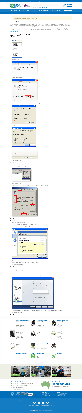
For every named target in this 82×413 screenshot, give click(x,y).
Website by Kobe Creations (35, 410)
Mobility (21, 10)
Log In (70, 1)
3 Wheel (38, 333)
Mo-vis (17, 338)
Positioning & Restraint (41, 348)
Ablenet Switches (19, 332)
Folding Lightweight (61, 323)
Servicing (59, 353)
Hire (68, 10)
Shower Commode (61, 334)
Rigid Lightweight (60, 324)
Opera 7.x (13, 38)
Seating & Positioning (56, 10)
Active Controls (19, 333)
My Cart (69, 6)
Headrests (39, 347)
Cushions (38, 344)
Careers (57, 400)
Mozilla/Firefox (14, 36)
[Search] (57, 5)
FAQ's (39, 1)
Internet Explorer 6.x (15, 35)
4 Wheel (38, 332)
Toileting (59, 336)
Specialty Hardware (20, 326)
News (38, 355)
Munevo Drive (19, 336)
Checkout (69, 4)
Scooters (39, 331)
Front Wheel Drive (40, 325)
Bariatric (38, 328)
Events (28, 1)
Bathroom (59, 332)
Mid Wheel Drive (40, 323)
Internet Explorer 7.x (15, 34)
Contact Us (34, 1)
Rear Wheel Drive (40, 324)
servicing (23, 1)
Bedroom (59, 337)
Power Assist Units (20, 323)
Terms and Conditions (44, 400)
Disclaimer (52, 400)
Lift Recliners (59, 339)
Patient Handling (43, 10)
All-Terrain (39, 326)
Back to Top (12, 162)
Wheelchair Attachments (21, 324)
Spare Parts (18, 321)
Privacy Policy (35, 400)
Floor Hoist (18, 344)
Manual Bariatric (60, 328)
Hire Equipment (61, 343)
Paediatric (59, 326)
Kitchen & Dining (60, 333)
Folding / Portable (40, 321)
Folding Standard (60, 321)
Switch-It (18, 334)
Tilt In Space (59, 325)
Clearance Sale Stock (21, 353)
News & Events (40, 353)
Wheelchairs (14, 10)
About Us (17, 1)
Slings (17, 345)
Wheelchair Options (20, 325)
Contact (38, 357)
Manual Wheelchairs (62, 320)
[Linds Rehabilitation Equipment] (15, 5)
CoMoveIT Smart (19, 337)
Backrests (39, 345)
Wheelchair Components (22, 320)
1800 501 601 (45, 7)
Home (12, 1)
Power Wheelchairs (42, 320)
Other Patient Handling (20, 347)
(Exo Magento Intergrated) (47, 410)
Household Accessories (61, 338)
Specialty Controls (21, 331)
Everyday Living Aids (31, 10)
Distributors (28, 400)
